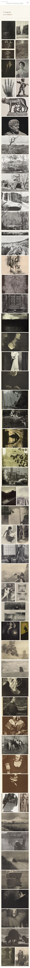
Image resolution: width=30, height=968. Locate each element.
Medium (4, 14)
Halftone (9, 15)
